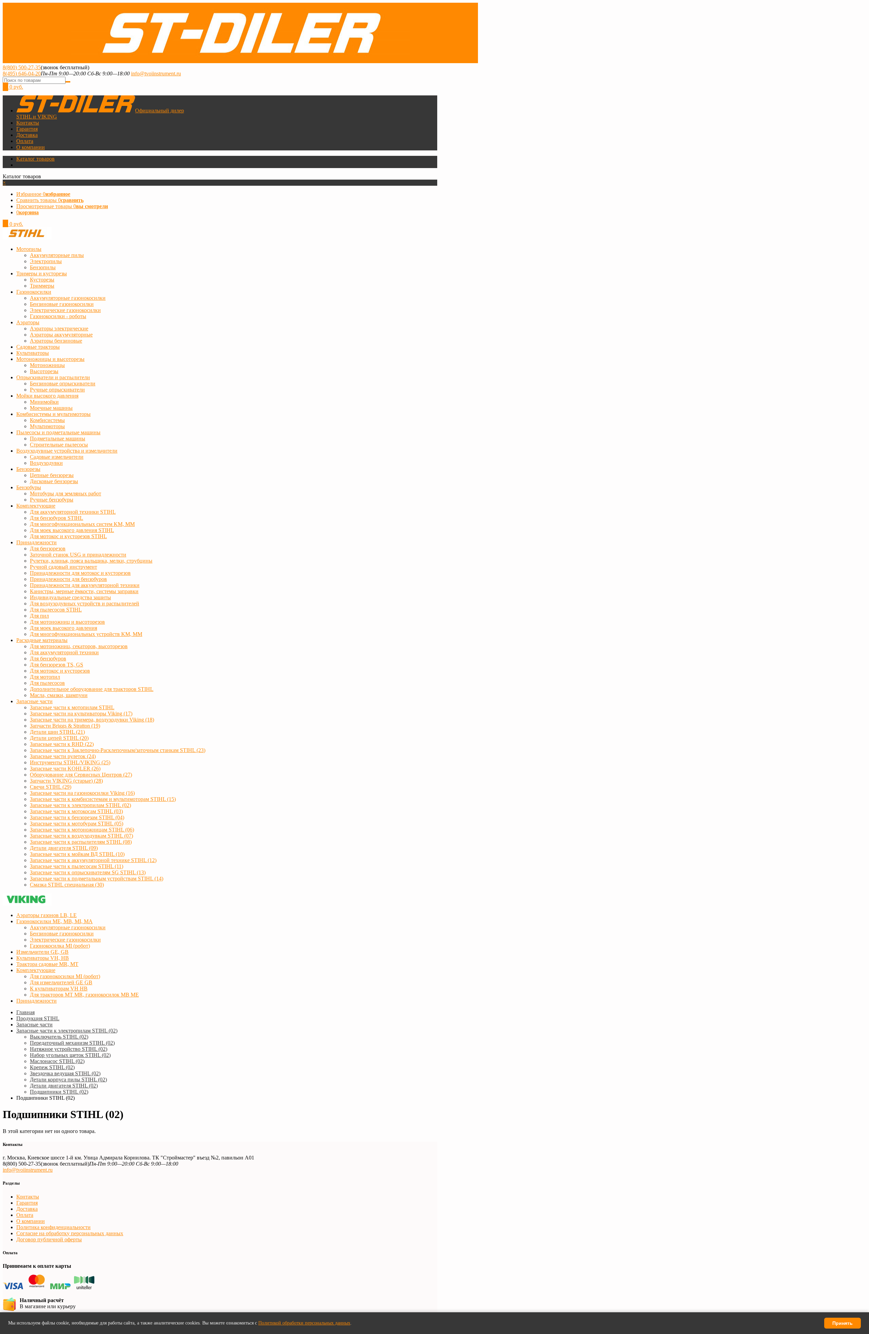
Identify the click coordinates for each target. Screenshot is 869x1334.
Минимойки (44, 402)
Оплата (24, 141)
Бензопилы (43, 267)
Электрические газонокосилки (65, 310)
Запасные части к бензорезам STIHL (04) (77, 817)
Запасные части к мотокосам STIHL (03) (76, 811)
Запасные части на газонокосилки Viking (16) (82, 793)
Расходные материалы (42, 640)
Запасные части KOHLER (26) (65, 768)
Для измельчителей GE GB (61, 982)
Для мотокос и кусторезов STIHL (68, 536)
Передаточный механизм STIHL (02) (72, 1043)
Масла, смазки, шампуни (59, 695)
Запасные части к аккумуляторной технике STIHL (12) (93, 860)
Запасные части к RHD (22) (62, 744)
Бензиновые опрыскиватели (62, 383)
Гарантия (27, 129)
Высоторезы (44, 371)
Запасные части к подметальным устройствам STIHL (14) (96, 878)
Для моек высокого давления (63, 628)
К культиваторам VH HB (59, 988)
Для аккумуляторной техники (64, 652)
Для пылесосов (47, 683)
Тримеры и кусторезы (41, 273)
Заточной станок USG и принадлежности (78, 555)
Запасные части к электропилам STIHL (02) (80, 805)
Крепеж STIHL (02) (52, 1067)
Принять (842, 1323)
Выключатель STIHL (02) (59, 1037)
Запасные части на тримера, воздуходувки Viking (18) (92, 720)
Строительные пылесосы (59, 444)
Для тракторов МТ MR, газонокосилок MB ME (84, 995)
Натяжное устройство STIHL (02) (68, 1049)
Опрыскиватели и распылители (53, 377)
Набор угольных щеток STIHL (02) (70, 1055)
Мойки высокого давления (47, 396)
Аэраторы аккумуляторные (61, 334)
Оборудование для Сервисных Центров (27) (81, 775)
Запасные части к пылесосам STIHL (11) (76, 866)
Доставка (27, 135)
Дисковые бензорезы (54, 481)
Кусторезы (42, 279)
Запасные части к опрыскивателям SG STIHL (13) (88, 872)
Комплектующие (35, 506)
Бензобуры (28, 487)
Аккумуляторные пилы (57, 255)
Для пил (39, 616)
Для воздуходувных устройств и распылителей (84, 603)
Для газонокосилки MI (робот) (65, 976)
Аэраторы (27, 322)
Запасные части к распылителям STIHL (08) (81, 842)
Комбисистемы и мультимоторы (53, 414)
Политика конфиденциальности (53, 1227)
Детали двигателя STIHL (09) (64, 848)
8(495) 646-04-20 (22, 73)
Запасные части (34, 701)
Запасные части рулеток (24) (63, 756)
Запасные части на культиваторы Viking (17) (81, 713)
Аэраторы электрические (59, 328)
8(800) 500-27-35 (22, 67)
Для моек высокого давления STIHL (72, 530)
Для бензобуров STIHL (56, 518)
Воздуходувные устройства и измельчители (66, 451)
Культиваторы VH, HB (42, 958)
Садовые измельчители (57, 457)
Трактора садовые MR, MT (47, 964)
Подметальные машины (57, 438)
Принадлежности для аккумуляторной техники (85, 585)
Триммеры (42, 286)
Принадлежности (36, 542)
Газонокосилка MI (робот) (60, 946)
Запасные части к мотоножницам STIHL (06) (82, 830)
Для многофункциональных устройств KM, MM (86, 634)
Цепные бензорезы (52, 475)
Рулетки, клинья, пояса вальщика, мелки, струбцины (91, 561)
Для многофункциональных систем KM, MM (82, 524)
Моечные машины (51, 408)
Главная (25, 1012)
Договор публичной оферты (49, 1239)
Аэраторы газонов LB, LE (46, 915)
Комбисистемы (47, 420)
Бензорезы (28, 469)
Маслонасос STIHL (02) (57, 1061)
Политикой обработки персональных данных (304, 1323)
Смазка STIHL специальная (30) (67, 885)
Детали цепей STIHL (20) (59, 738)
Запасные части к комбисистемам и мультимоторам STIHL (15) (103, 799)
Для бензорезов (48, 548)
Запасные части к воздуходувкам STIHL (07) (81, 836)
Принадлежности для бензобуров (68, 579)
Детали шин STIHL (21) (57, 732)
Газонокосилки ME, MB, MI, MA (54, 921)
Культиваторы (32, 353)
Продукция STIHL (37, 1018)
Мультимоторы (47, 426)
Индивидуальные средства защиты (70, 597)
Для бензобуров (48, 658)
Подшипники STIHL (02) (59, 1092)
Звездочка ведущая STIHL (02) (65, 1073)
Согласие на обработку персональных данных (69, 1233)
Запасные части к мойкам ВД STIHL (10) (77, 854)
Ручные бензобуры (51, 499)
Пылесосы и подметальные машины (58, 432)
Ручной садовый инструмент (63, 567)
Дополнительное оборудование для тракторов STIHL (91, 689)
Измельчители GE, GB (42, 952)
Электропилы (46, 261)
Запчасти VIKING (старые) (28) (66, 781)
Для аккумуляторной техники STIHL (73, 512)
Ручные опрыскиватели (57, 389)
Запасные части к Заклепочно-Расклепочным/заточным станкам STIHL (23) (117, 750)
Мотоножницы (47, 365)
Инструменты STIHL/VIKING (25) (70, 762)
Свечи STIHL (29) (50, 787)
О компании (30, 147)
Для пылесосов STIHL (56, 610)
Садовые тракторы (38, 347)
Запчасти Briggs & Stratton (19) (65, 726)
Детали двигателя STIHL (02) (64, 1086)
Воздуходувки (46, 463)
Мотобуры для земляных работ (65, 493)
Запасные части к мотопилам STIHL (72, 707)
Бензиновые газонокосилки (62, 304)
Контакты (27, 123)
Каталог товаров (35, 159)
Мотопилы (28, 249)
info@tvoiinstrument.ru (156, 73)
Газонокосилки (33, 292)
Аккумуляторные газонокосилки (68, 298)
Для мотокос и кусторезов (60, 671)
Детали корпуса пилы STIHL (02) (68, 1079)
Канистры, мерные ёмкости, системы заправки (84, 591)
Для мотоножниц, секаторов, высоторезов (79, 646)
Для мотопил (45, 677)
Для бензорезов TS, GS (56, 665)
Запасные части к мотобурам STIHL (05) (76, 823)
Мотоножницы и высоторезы (50, 359)
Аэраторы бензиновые (56, 341)
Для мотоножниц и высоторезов (67, 622)
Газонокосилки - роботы (58, 316)
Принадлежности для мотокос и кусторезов (80, 573)
